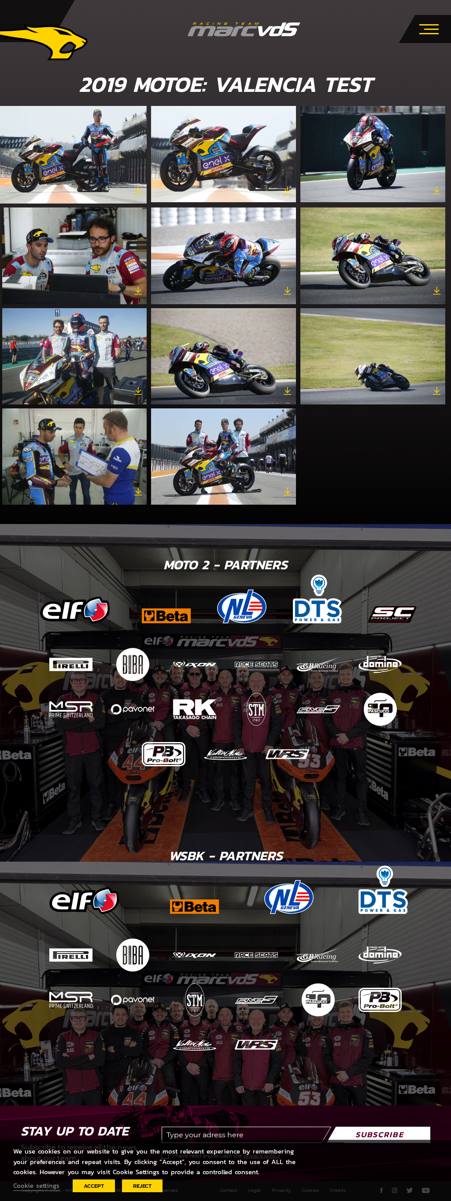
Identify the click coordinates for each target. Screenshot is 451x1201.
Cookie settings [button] (36, 1185)
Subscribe (379, 1134)
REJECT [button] (142, 1186)
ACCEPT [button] (94, 1186)
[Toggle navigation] (429, 27)
